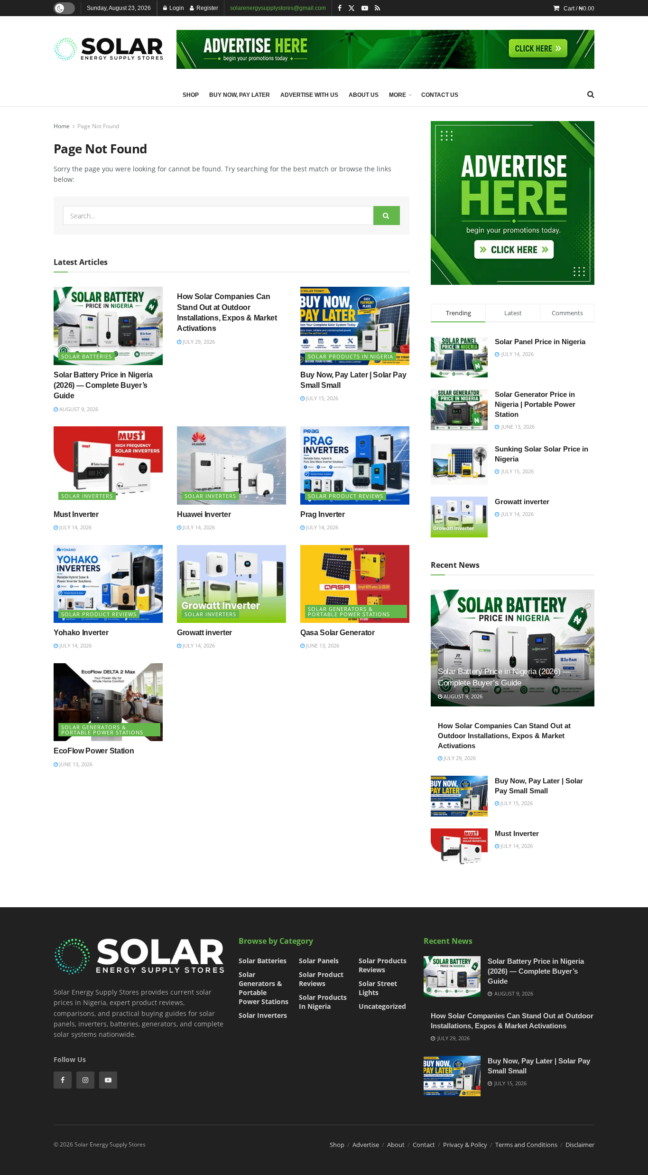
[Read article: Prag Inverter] (354, 465)
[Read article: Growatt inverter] (231, 584)
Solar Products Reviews (383, 965)
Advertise (365, 1144)
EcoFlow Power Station (94, 751)
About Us (364, 95)
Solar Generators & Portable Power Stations (349, 611)
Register (206, 8)
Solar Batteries (86, 356)
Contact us (439, 95)
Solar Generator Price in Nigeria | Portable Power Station (535, 404)
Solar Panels (319, 960)
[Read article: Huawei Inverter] (231, 465)
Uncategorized (382, 1006)
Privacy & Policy (465, 1144)
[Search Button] (590, 94)
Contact (424, 1144)
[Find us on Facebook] (340, 8)
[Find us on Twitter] (351, 8)
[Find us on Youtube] (364, 8)
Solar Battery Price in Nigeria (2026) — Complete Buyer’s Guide (103, 385)
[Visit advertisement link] (385, 49)
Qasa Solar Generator (337, 633)
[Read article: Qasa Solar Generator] (354, 584)
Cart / (579, 8)
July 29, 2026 (198, 341)
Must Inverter (76, 514)
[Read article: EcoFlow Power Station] (108, 702)
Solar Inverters (87, 495)
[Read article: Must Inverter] (108, 465)
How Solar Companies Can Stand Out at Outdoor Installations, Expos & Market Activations (504, 736)
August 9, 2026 (78, 409)
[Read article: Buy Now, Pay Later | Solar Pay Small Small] (354, 326)
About (396, 1144)
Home (62, 126)
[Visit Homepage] (108, 49)
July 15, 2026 (321, 398)
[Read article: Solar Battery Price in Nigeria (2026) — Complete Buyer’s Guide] (108, 326)
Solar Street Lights (378, 988)
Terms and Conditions (526, 1144)
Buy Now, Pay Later (239, 95)
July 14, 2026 (75, 527)
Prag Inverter (322, 514)
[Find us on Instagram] (85, 1080)
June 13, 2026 (322, 645)
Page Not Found (98, 126)
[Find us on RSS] (377, 8)
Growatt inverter (204, 633)
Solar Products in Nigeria (350, 356)
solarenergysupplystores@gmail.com (278, 8)
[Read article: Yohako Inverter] (108, 584)
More (397, 95)
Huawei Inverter (204, 514)
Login (176, 8)
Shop (191, 95)
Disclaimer (579, 1144)
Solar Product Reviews (345, 495)
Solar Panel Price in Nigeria (540, 342)
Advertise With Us (309, 95)
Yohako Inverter (81, 633)
